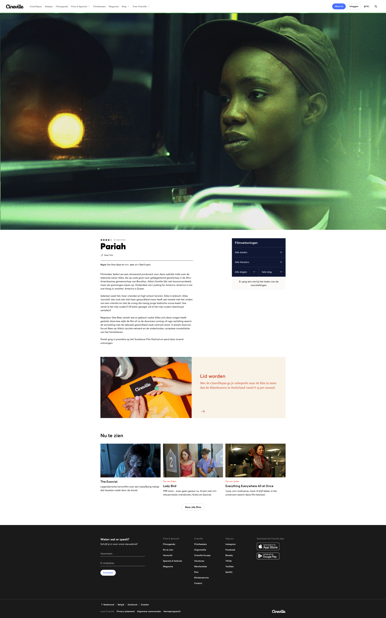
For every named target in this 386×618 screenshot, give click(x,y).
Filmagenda (62, 6)
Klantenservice (201, 577)
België (121, 604)
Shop (124, 6)
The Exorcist (108, 482)
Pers (196, 572)
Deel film (108, 255)
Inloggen (354, 6)
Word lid (339, 6)
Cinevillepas (36, 6)
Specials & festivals (172, 561)
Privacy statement (126, 611)
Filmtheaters (99, 6)
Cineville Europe (202, 555)
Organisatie (200, 549)
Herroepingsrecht (171, 611)
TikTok (228, 561)
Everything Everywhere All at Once (249, 486)
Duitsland (132, 604)
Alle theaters (242, 262)
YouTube (229, 566)
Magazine (114, 6)
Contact (198, 583)
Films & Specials (79, 6)
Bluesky (229, 555)
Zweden (145, 604)
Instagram (230, 544)
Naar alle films (193, 507)
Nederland (108, 604)
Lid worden (212, 376)
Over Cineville (140, 6)
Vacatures (199, 561)
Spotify (228, 572)
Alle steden (241, 252)
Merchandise (200, 566)
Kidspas (49, 6)
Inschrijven (108, 572)
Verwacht (167, 555)
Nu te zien (168, 549)
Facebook (230, 549)
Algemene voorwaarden (149, 611)
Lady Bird (169, 486)
